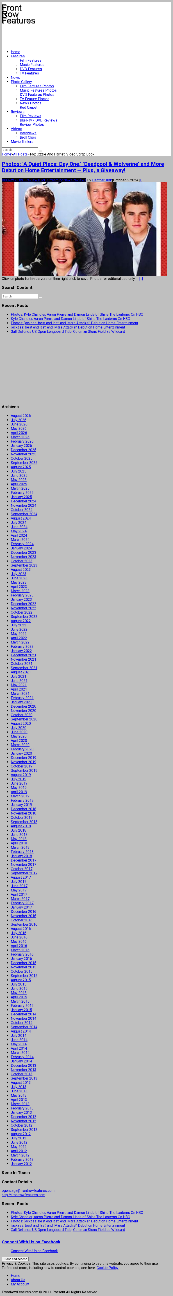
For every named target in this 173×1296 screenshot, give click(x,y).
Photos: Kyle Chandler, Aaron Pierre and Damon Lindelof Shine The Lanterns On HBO (77, 314)
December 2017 (23, 860)
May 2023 (19, 582)
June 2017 (19, 886)
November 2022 (23, 608)
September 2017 (24, 873)
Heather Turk (102, 180)
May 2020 (19, 736)
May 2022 (19, 634)
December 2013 (23, 1065)
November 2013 (23, 1070)
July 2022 (18, 625)
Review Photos (32, 124)
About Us (18, 1280)
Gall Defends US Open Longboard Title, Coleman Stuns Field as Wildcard (68, 331)
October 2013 (21, 1074)
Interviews (28, 133)
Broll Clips (28, 137)
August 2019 (21, 775)
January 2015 (21, 1010)
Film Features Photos (37, 86)
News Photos (30, 103)
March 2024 (20, 540)
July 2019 (18, 779)
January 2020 (21, 753)
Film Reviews (30, 116)
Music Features (32, 65)
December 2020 (23, 706)
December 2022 (23, 604)
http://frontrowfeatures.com (23, 1195)
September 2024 (24, 514)
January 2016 (21, 958)
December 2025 (23, 450)
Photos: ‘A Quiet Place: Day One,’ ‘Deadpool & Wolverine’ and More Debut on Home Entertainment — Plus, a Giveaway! (83, 167)
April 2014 (19, 1048)
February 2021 (22, 698)
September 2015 (24, 976)
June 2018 (19, 834)
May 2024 (19, 531)
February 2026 (22, 441)
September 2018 (24, 822)
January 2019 (21, 805)
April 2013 (19, 1100)
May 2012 (19, 1147)
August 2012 (21, 1134)
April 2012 (19, 1151)
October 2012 (21, 1125)
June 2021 (19, 681)
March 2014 (20, 1053)
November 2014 (23, 1018)
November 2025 (23, 454)
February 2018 (22, 852)
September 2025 (24, 463)
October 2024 (21, 510)
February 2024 (22, 544)
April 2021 (19, 689)
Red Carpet (28, 107)
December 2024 (23, 501)
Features (18, 56)
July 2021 (18, 676)
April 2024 (19, 535)
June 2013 (19, 1091)
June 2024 (19, 527)
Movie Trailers (22, 142)
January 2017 (21, 907)
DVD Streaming (51, 180)
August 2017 (21, 877)
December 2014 (23, 1014)
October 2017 (21, 869)
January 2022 (21, 651)
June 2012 (19, 1142)
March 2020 (20, 745)
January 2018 (21, 856)
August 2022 (21, 621)
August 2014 (21, 1031)
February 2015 (22, 1006)
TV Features (29, 73)
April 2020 (19, 740)
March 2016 (20, 950)
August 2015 (21, 980)
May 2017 (19, 890)
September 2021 (24, 668)
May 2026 (19, 428)
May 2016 (19, 941)
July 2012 (18, 1138)
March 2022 (20, 642)
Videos (16, 129)
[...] (141, 279)
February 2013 (22, 1108)
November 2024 (23, 505)
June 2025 (19, 475)
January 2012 (21, 1164)
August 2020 (21, 723)
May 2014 (19, 1044)
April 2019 (19, 792)
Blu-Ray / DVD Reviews (38, 120)
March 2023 (20, 591)
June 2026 (19, 424)
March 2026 (20, 437)
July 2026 (18, 420)
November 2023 (23, 557)
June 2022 (19, 629)
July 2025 (18, 471)
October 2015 (21, 971)
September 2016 (24, 924)
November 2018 (23, 813)
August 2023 (21, 569)
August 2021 (21, 672)
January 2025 (21, 497)
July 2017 (18, 882)
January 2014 (21, 1061)
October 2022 (21, 612)
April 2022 (19, 638)
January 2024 (21, 548)
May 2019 (19, 787)
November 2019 (23, 762)
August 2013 (21, 1082)
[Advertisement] (84, 35)
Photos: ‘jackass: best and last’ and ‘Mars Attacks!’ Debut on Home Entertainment (74, 323)
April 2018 (19, 843)
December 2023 (23, 552)
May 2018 (19, 839)
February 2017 (22, 903)
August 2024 (21, 518)
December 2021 (23, 655)
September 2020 (24, 719)
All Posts (20, 154)
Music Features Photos (38, 90)
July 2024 (18, 522)
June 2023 (19, 578)
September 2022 (24, 616)
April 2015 (19, 997)
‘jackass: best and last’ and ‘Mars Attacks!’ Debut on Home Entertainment (68, 327)
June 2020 (19, 732)
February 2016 (22, 954)
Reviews (18, 112)
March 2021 (20, 693)
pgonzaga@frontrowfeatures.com (28, 1190)
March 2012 (20, 1155)
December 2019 (23, 758)
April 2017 (19, 894)
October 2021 (21, 664)
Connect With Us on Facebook (31, 1242)
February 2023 (22, 595)
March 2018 (20, 847)
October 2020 (21, 715)
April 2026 (19, 433)
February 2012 (22, 1159)
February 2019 (22, 800)
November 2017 (23, 864)
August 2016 (21, 929)
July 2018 (18, 830)
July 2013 (18, 1087)
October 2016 (21, 920)
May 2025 (19, 480)
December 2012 (23, 1117)
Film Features (30, 60)
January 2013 (21, 1112)
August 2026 (21, 416)
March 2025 (20, 488)
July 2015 (18, 984)
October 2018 (21, 817)
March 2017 (20, 899)
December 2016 (23, 911)
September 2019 (24, 770)
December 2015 (23, 963)
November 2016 (23, 916)
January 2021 (21, 702)
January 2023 (21, 599)
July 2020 (18, 728)
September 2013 (24, 1078)
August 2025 (21, 467)
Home (15, 52)
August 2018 (21, 826)
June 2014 (19, 1040)
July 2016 (18, 933)
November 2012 (23, 1121)
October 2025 (21, 458)
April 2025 (19, 484)
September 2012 (24, 1129)
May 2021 (19, 685)
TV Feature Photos (34, 99)
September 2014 (24, 1027)
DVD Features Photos (37, 94)
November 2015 (23, 967)
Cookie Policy (107, 1268)
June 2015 (19, 988)
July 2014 (18, 1035)
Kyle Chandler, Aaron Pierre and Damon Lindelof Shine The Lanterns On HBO (70, 319)
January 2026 (21, 445)
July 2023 (18, 574)
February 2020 (22, 749)
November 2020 (23, 711)
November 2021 (23, 659)
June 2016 (19, 937)
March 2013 (20, 1104)
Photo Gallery (21, 82)
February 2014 (22, 1057)
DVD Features (31, 69)
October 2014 (21, 1023)
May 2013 (19, 1095)
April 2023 (19, 587)
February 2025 (22, 492)
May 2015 (19, 993)
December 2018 (23, 809)
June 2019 (19, 783)
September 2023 (24, 565)
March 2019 (20, 796)
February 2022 (22, 646)
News (15, 77)
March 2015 (20, 1001)
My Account (20, 1284)
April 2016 (19, 946)
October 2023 (21, 561)
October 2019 (21, 766)
